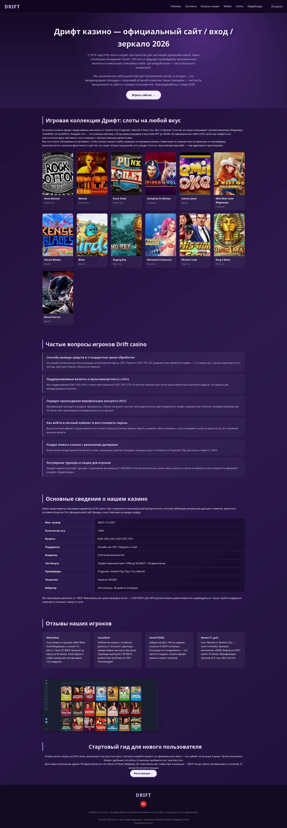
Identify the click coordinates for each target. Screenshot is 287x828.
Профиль (276, 6)
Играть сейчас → (143, 95)
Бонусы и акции (210, 6)
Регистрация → (143, 773)
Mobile (227, 6)
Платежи (176, 6)
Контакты (191, 6)
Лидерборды (254, 6)
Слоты (239, 6)
